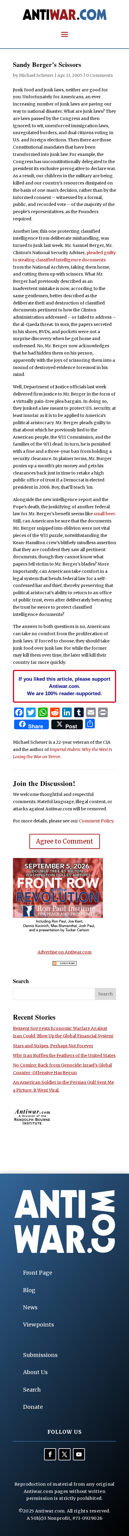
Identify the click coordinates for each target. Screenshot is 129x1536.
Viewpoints (38, 1324)
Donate (33, 1406)
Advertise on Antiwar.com (65, 952)
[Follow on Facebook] (50, 1454)
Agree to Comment (64, 841)
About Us (35, 1372)
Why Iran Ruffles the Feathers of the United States (64, 1055)
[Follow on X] (64, 1454)
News (30, 1307)
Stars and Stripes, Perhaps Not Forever (53, 1046)
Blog (29, 1290)
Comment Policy (96, 821)
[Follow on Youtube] (79, 1454)
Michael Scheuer (36, 75)
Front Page (37, 1272)
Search (32, 1389)
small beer (104, 513)
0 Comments (99, 75)
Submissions (40, 1354)
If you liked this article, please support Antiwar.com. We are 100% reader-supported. (64, 686)
